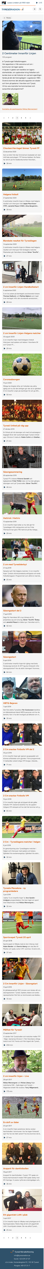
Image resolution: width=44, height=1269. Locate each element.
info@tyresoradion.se (22, 1255)
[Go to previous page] (4, 118)
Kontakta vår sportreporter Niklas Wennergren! (19, 109)
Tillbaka (8, 18)
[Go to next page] (30, 118)
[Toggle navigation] (34, 9)
